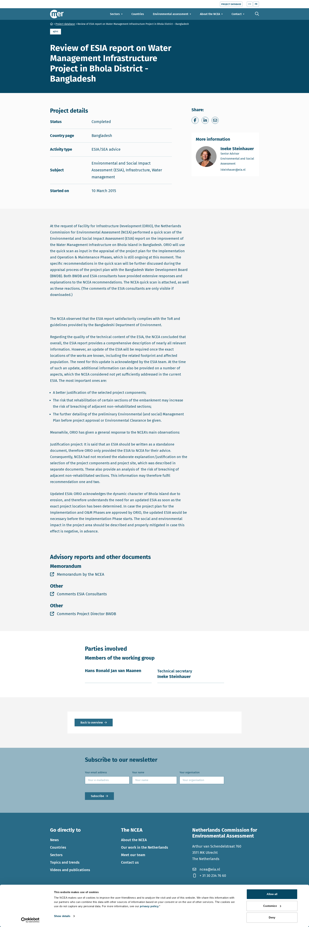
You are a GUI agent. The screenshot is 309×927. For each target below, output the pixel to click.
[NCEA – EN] (57, 14)
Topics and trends (65, 862)
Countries (58, 847)
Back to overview (91, 722)
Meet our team (133, 855)
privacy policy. (149, 906)
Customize (270, 905)
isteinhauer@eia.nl (237, 169)
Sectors (56, 855)
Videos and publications (70, 870)
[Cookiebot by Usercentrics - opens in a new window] (30, 920)
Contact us (130, 862)
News (54, 840)
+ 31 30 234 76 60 (213, 875)
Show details (62, 916)
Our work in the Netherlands (144, 847)
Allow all (272, 894)
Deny (272, 917)
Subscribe (97, 796)
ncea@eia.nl (210, 869)
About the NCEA (134, 840)
